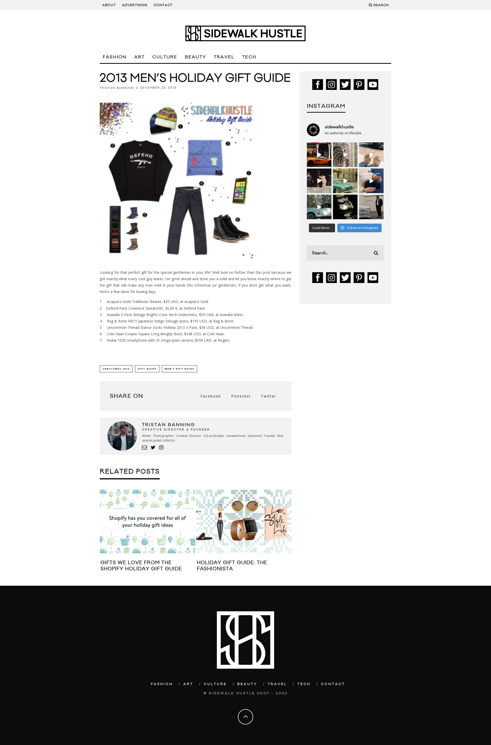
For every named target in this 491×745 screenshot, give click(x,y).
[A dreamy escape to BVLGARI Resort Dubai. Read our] (371, 154)
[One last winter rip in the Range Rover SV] (319, 207)
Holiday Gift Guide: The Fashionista (232, 566)
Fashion (115, 57)
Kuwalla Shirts (231, 314)
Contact (163, 5)
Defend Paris (194, 308)
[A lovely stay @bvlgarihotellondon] (319, 154)
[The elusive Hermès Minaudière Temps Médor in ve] (371, 181)
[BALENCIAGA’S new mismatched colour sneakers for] (345, 207)
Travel (224, 57)
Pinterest (241, 396)
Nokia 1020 (116, 340)
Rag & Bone (223, 321)
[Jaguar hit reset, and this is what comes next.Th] (371, 207)
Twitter (268, 396)
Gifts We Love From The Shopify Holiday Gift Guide (141, 566)
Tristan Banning (117, 88)
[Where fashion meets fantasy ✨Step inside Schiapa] (345, 154)
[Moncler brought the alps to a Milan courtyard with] (345, 181)
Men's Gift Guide (179, 368)
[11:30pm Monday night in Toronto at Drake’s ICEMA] (319, 181)
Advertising (135, 5)
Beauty (195, 57)
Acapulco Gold (196, 301)
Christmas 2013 (116, 368)
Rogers (224, 340)
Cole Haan (215, 333)
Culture (164, 57)
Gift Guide (147, 368)
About (109, 5)
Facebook (210, 396)
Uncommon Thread (123, 327)
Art (139, 57)
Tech (249, 57)
